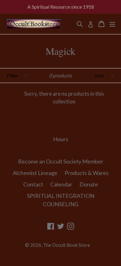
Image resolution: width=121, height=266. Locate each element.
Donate (88, 184)
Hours (60, 139)
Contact (33, 184)
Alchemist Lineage (35, 172)
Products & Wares (87, 172)
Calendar (61, 184)
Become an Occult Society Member (60, 161)
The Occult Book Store (66, 245)
